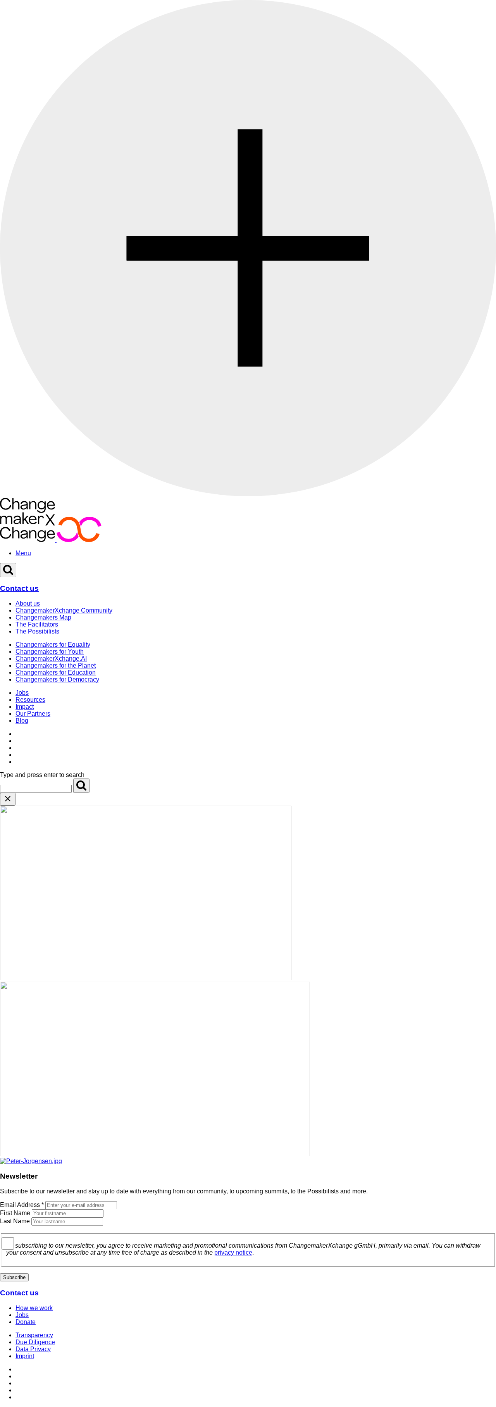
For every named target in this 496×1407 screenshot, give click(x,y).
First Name (15, 1213)
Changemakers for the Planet (56, 665)
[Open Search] (8, 570)
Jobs (22, 692)
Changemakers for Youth (50, 651)
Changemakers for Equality (53, 644)
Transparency (34, 1335)
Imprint (25, 1356)
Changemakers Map (43, 617)
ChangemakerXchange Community (64, 610)
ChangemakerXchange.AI (51, 658)
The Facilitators (37, 624)
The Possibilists (37, 631)
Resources (30, 699)
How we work (34, 1308)
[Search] (81, 786)
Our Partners (33, 713)
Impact (25, 706)
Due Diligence (35, 1342)
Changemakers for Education (56, 672)
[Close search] (8, 799)
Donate (26, 1322)
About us (28, 603)
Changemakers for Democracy (57, 679)
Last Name (15, 1221)
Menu (23, 553)
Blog (22, 720)
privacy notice (233, 1252)
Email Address (22, 1205)
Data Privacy (33, 1349)
